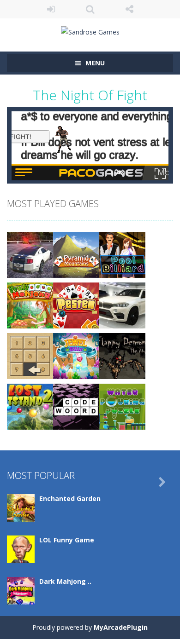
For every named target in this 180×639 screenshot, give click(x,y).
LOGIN (51, 9)
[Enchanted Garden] (21, 507)
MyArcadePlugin (121, 627)
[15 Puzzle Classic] (30, 355)
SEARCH (90, 9)
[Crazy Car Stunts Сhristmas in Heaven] (122, 304)
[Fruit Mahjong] (30, 304)
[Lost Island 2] (30, 406)
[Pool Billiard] (122, 254)
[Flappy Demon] (122, 355)
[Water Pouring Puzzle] (122, 406)
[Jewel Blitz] (76, 355)
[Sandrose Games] (90, 31)
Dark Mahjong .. (65, 581)
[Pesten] (76, 304)
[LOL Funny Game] (21, 548)
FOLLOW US (129, 9)
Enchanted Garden (70, 498)
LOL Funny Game (66, 539)
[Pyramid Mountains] (76, 254)
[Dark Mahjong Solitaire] (21, 590)
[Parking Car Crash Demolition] (30, 254)
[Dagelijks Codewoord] (76, 406)
